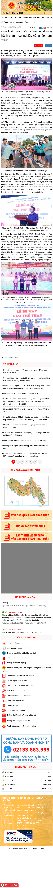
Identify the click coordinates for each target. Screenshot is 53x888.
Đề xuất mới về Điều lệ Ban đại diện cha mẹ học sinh (24, 440)
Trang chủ (7, 22)
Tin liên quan (11, 364)
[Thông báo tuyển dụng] (26, 526)
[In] (48, 27)
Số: (13, 604)
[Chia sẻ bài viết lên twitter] (42, 27)
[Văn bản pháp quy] (26, 515)
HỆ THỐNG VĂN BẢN (25, 597)
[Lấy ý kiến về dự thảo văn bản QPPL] (26, 537)
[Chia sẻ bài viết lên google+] (45, 27)
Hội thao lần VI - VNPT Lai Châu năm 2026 (20, 394)
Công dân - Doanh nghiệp (26, 22)
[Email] (51, 27)
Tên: (26, 609)
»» (40, 462)
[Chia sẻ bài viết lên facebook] (40, 27)
